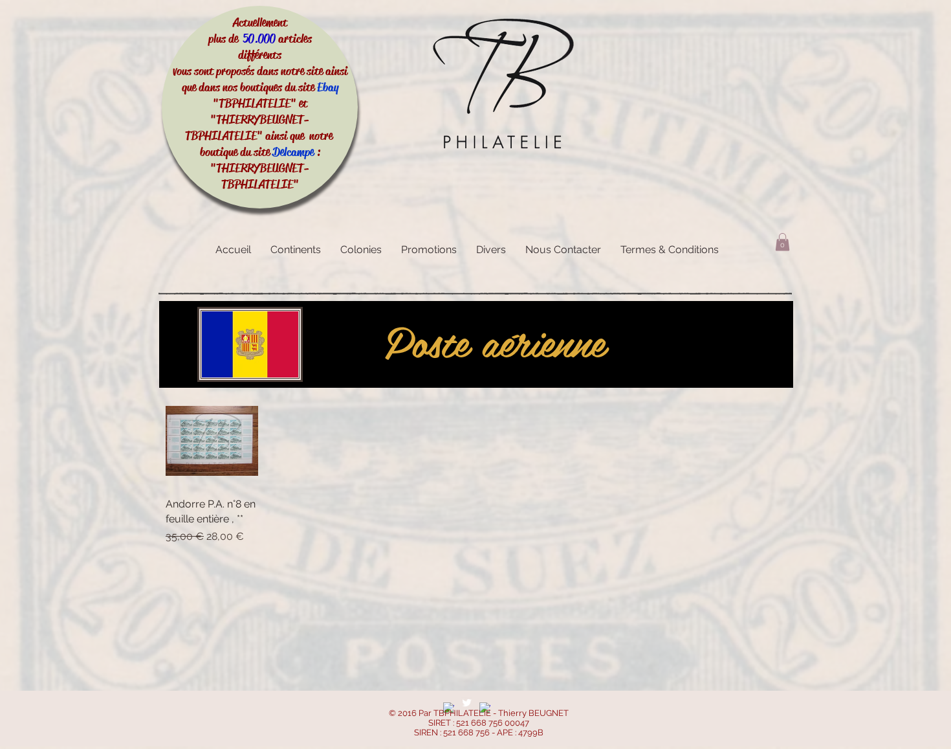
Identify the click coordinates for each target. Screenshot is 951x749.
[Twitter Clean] (466, 702)
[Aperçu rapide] (212, 440)
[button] (782, 242)
